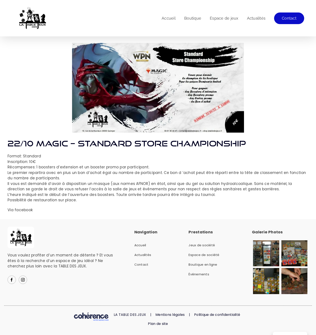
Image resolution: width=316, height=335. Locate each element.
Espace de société (204, 255)
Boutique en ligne (203, 264)
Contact (141, 264)
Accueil (140, 245)
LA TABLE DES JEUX (130, 314)
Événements (199, 274)
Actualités (142, 255)
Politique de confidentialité (217, 314)
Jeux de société (202, 245)
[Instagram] (23, 280)
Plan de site (158, 323)
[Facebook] (12, 280)
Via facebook (20, 209)
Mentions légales (170, 314)
